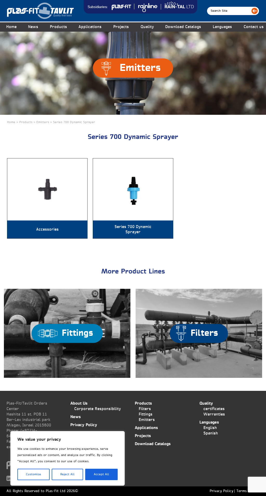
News (33, 27)
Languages (222, 27)
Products (143, 403)
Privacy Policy (83, 425)
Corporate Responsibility (97, 409)
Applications (90, 27)
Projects (121, 27)
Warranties (214, 414)
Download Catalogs (183, 27)
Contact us (254, 27)
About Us (79, 403)
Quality (147, 27)
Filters (145, 409)
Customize (33, 474)
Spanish (210, 433)
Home (11, 27)
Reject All (67, 474)
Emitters (147, 420)
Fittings (145, 414)
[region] (67, 458)
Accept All (101, 474)
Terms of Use (247, 491)
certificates (214, 409)
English (210, 428)
